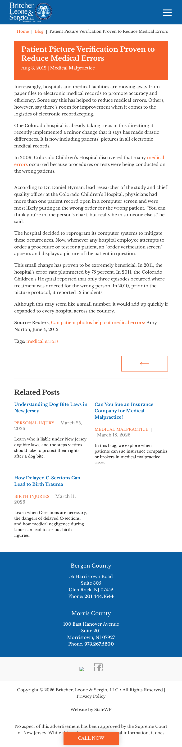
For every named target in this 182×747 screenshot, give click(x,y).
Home (23, 31)
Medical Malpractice (72, 68)
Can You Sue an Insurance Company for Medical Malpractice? (124, 411)
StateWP (103, 709)
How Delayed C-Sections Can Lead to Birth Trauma (47, 481)
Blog (39, 31)
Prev (144, 363)
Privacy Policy (91, 696)
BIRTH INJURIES (31, 496)
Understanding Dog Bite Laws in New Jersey (50, 407)
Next (160, 363)
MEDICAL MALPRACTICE (121, 429)
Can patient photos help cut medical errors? (98, 322)
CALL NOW (91, 738)
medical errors (42, 341)
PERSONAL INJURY (34, 423)
